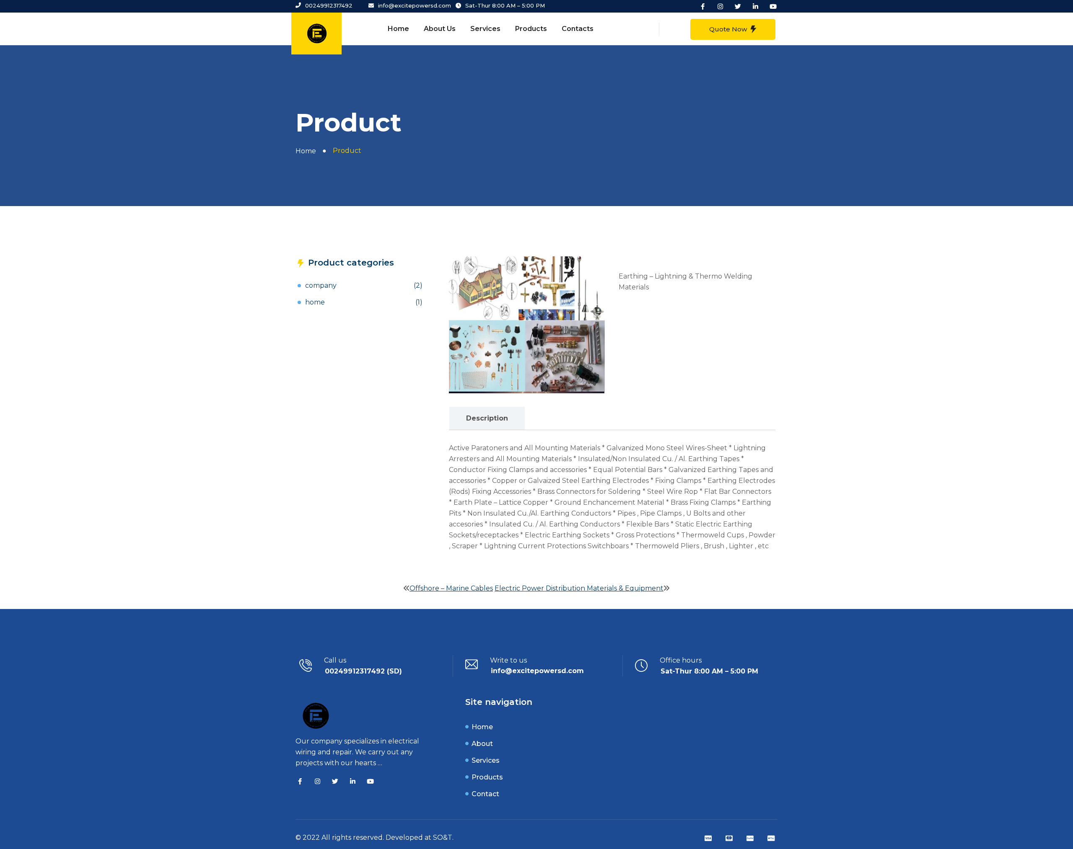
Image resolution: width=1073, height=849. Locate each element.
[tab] (487, 418)
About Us (440, 29)
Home (398, 29)
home (315, 302)
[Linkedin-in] (755, 6)
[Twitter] (738, 6)
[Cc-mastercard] (729, 838)
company (321, 285)
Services (485, 29)
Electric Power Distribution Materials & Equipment (579, 588)
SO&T (442, 837)
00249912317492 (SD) (363, 671)
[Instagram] (720, 6)
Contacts (578, 29)
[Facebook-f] (703, 6)
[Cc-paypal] (750, 838)
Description (487, 418)
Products (531, 29)
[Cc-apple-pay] (771, 838)
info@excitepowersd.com (537, 671)
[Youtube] (773, 6)
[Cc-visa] (708, 838)
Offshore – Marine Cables (451, 588)
